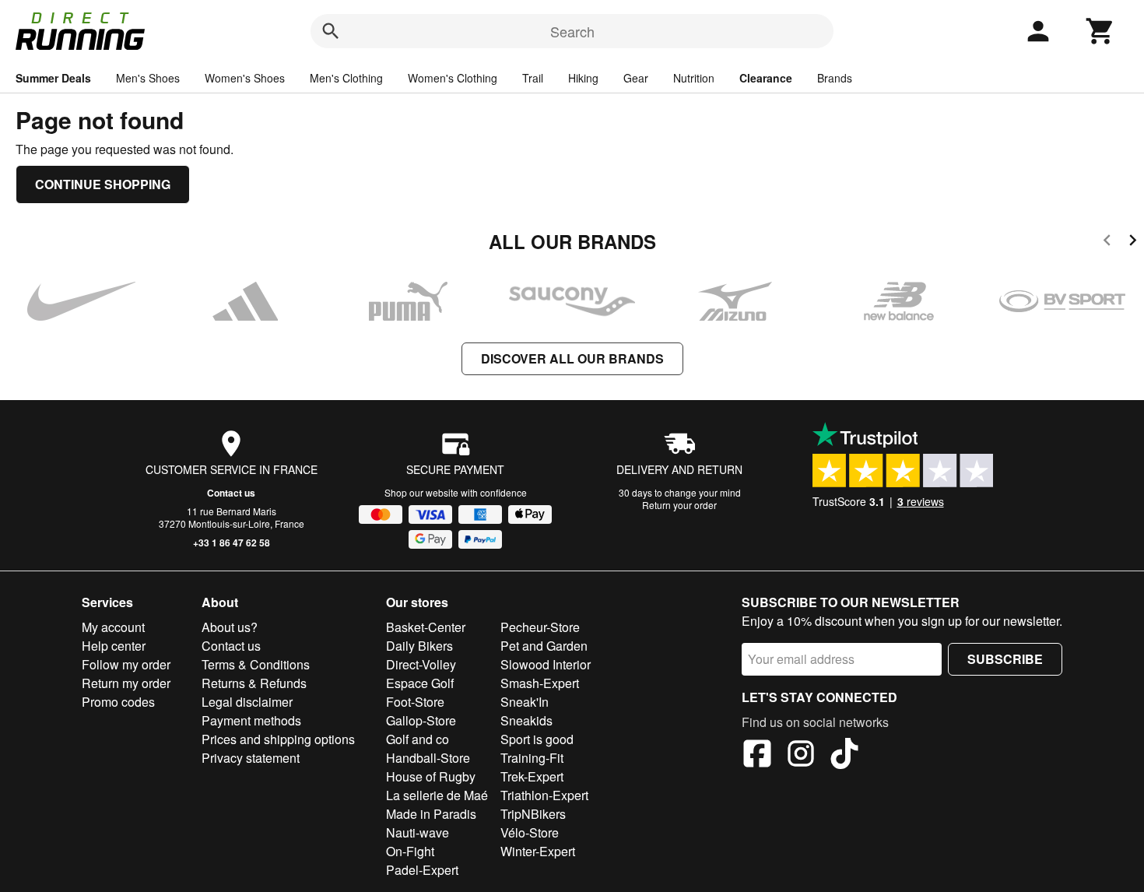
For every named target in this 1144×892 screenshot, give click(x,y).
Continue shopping (102, 184)
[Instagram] (800, 756)
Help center (114, 646)
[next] (1132, 242)
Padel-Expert (422, 870)
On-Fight (410, 851)
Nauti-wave (417, 832)
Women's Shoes (245, 78)
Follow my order (126, 664)
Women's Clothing (452, 78)
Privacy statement (251, 758)
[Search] (331, 31)
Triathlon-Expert (544, 795)
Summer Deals (53, 78)
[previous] (1107, 242)
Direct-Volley (421, 664)
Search (572, 31)
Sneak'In (524, 702)
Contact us (231, 492)
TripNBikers (533, 814)
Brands (834, 78)
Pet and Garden (544, 646)
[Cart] (1100, 31)
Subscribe (1005, 659)
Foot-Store (415, 702)
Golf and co (417, 739)
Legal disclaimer (247, 702)
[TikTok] (844, 756)
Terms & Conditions (256, 664)
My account (113, 627)
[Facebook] (757, 756)
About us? (230, 627)
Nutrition (693, 78)
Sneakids (526, 720)
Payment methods (251, 720)
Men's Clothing (346, 78)
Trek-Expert (531, 776)
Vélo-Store (529, 832)
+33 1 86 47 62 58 (231, 543)
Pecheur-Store (540, 627)
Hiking (583, 78)
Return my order (126, 683)
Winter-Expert (537, 851)
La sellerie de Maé (437, 795)
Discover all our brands (572, 358)
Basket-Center (425, 627)
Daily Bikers (419, 646)
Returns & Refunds (254, 683)
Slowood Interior (545, 664)
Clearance (765, 78)
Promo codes (118, 702)
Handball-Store (428, 758)
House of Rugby (430, 776)
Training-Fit (531, 758)
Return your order (679, 504)
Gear (635, 78)
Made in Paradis (431, 814)
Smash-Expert (539, 683)
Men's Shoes (148, 78)
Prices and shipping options (278, 739)
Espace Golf (420, 683)
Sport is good (537, 739)
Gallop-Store (421, 720)
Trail (532, 78)
